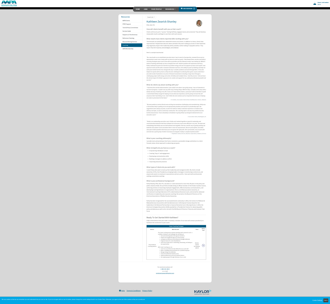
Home (138, 9)
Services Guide (127, 31)
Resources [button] (170, 9)
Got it (325, 300)
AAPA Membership (128, 49)
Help (123, 290)
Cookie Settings (317, 300)
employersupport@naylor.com (165, 273)
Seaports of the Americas (130, 34)
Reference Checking (128, 38)
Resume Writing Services (130, 42)
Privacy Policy (147, 290)
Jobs (145, 9)
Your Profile (156, 9)
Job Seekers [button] (187, 9)
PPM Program (127, 24)
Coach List (150, 17)
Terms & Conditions (133, 290)
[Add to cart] (203, 245)
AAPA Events (126, 20)
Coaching (125, 45)
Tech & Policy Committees (130, 27)
